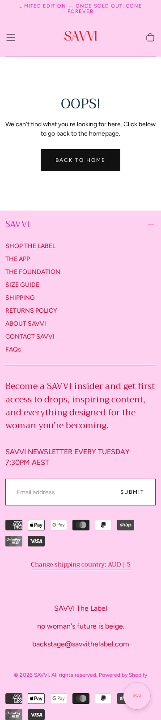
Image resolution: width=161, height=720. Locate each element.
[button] (10, 37)
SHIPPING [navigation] (20, 298)
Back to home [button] (80, 160)
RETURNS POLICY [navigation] (31, 310)
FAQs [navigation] (13, 349)
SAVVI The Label (80, 608)
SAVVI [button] (17, 224)
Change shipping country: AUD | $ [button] (81, 564)
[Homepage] (80, 37)
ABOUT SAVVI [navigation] (25, 323)
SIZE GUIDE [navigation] (22, 285)
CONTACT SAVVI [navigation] (30, 336)
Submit (132, 492)
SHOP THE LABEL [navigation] (30, 246)
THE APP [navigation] (17, 259)
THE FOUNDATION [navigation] (32, 272)
